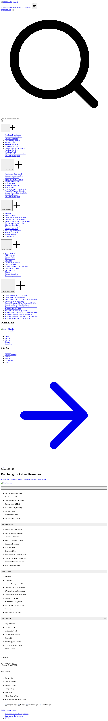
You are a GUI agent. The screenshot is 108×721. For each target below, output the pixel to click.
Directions (8, 692)
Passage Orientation (11, 229)
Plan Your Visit (10, 183)
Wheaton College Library (13, 507)
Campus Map (9, 689)
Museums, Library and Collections (16, 266)
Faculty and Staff (10, 355)
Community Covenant (12, 262)
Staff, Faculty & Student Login (15, 699)
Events (7, 338)
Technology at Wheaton (13, 276)
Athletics (8, 214)
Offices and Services (12, 268)
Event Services (10, 270)
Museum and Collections (13, 645)
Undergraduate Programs (13, 137)
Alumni (7, 358)
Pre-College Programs (12, 156)
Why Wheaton (10, 253)
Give (9, 10)
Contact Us (9, 678)
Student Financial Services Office (16, 193)
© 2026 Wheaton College (8, 710)
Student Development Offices (15, 584)
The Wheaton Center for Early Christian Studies (21, 312)
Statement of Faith (11, 631)
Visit (6, 10)
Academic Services (11, 150)
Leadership (8, 261)
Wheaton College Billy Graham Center (18, 318)
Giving (7, 340)
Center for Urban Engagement (15, 297)
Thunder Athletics (11, 330)
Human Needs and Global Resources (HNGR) (20, 303)
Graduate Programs (11, 139)
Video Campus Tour (12, 696)
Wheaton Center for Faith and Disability (18, 314)
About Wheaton (6, 249)
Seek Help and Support (13, 231)
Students (8, 353)
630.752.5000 (5, 671)
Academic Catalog (11, 152)
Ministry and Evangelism (13, 227)
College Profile (10, 257)
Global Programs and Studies (14, 148)
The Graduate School (12, 497)
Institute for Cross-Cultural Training (17, 305)
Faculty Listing (10, 142)
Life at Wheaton (26, 7)
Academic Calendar (11, 144)
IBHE (7, 718)
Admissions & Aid (14, 7)
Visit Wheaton (10, 255)
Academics (4, 7)
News (7, 336)
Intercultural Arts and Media (14, 223)
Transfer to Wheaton (12, 185)
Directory (8, 272)
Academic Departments (13, 135)
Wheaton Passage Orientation (15, 591)
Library (7, 342)
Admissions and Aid (8, 524)
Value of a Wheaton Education (15, 191)
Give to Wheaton (10, 264)
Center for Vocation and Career (15, 217)
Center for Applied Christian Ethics (16, 295)
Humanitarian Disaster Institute (15, 301)
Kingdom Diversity (11, 225)
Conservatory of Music (12, 141)
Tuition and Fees (10, 187)
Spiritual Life (9, 236)
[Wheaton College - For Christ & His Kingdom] (6, 483)
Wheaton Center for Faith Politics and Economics (21, 316)
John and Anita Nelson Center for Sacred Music (21, 307)
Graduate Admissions (12, 178)
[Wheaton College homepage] (9, 2)
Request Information (12, 181)
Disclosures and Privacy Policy (17, 714)
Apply (3, 10)
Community (9, 360)
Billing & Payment (11, 195)
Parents (7, 357)
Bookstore (8, 344)
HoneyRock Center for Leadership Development (21, 299)
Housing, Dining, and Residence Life (17, 221)
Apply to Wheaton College (14, 180)
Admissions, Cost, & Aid (13, 174)
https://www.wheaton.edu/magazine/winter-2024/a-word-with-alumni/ (24, 479)
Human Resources (11, 685)
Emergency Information (14, 716)
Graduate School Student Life (15, 219)
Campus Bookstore (11, 274)
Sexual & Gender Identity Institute (16, 310)
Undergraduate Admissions (14, 176)
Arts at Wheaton (10, 215)
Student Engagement (12, 232)
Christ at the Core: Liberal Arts (15, 154)
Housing (8, 609)
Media (7, 362)
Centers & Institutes (8, 291)
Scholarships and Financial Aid (15, 189)
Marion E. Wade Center (13, 309)
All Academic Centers (12, 518)
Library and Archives (12, 146)
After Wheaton (10, 259)
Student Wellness (10, 234)
